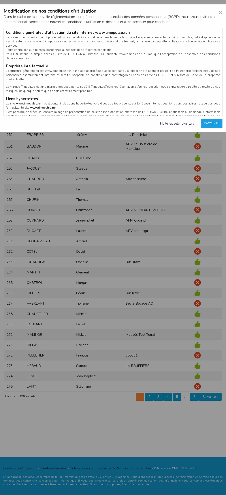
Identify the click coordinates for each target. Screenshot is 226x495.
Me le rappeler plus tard (177, 123)
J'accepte (211, 123)
